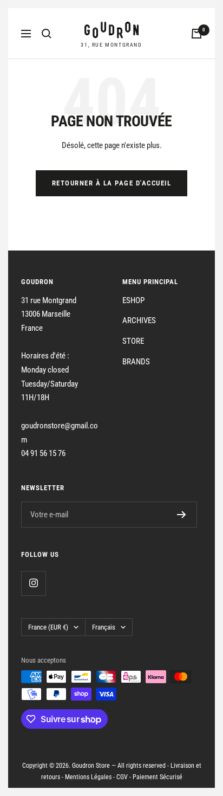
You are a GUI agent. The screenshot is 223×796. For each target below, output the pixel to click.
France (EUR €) (48, 627)
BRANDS (136, 362)
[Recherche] (46, 33)
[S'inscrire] (181, 514)
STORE (133, 341)
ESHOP (133, 300)
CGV (122, 777)
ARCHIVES (139, 320)
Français (103, 627)
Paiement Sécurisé (157, 777)
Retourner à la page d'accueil (112, 183)
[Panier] (196, 33)
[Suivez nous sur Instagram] (33, 583)
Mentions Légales (88, 777)
